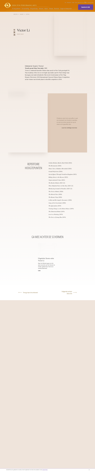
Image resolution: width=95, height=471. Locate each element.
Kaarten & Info (85, 7)
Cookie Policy (45, 469)
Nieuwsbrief (69, 2)
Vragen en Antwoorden (66, 8)
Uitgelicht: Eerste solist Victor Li (46, 259)
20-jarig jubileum (16, 8)
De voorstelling (25, 8)
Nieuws (51, 8)
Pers (65, 2)
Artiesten (41, 8)
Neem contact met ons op (79, 2)
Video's (46, 8)
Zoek (86, 2)
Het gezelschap (34, 8)
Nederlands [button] (90, 2)
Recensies (56, 8)
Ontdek (73, 2)
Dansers (21, 14)
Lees (39, 270)
